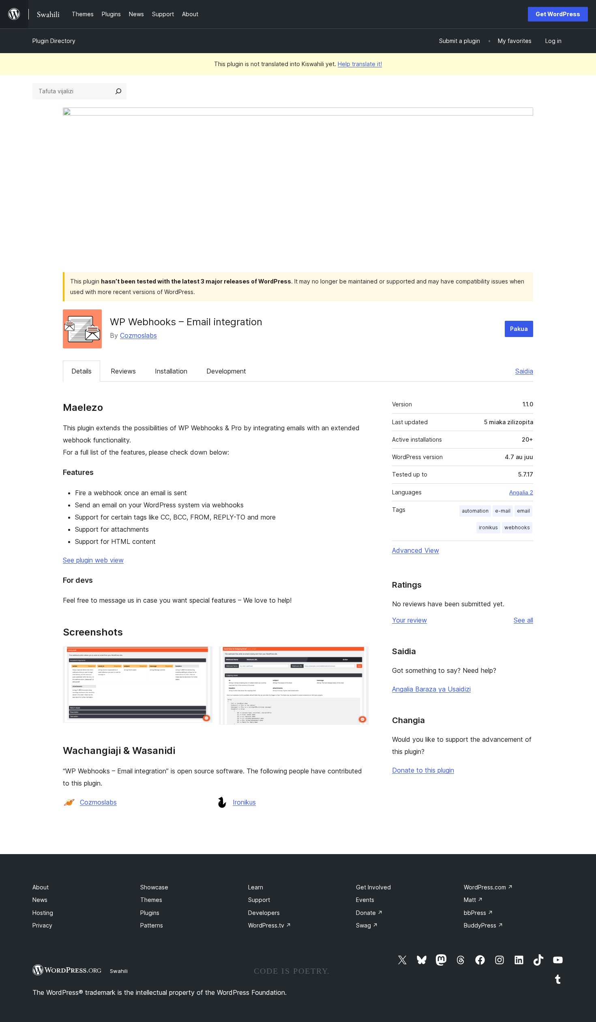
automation (475, 511)
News (39, 899)
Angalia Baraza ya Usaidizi (431, 689)
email (523, 511)
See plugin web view (93, 560)
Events (365, 899)
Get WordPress (558, 14)
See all (523, 620)
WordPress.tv (269, 925)
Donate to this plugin (423, 770)
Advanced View (415, 550)
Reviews (123, 371)
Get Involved (373, 887)
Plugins (149, 912)
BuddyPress (483, 925)
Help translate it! (360, 63)
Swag (367, 925)
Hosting (42, 912)
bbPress (478, 912)
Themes (151, 899)
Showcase (154, 887)
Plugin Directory (53, 40)
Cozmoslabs (138, 335)
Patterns (151, 925)
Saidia (524, 371)
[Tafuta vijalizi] (118, 91)
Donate (369, 912)
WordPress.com (488, 887)
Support (259, 899)
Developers (264, 912)
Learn (255, 887)
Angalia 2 (521, 492)
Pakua (519, 328)
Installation (171, 371)
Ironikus (244, 802)
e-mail (502, 511)
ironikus (488, 527)
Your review (409, 620)
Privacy (42, 925)
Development (226, 371)
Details (81, 371)
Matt (473, 899)
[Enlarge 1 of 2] (201, 657)
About (40, 887)
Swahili (119, 971)
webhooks (517, 527)
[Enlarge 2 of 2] (358, 657)
